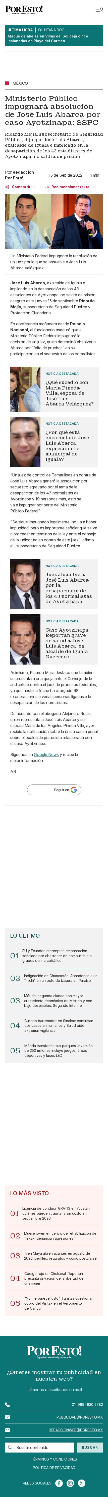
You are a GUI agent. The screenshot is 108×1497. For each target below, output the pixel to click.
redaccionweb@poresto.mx (76, 1430)
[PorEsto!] (24, 9)
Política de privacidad (54, 1468)
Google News (46, 754)
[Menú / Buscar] (99, 9)
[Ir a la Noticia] (54, 389)
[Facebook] (59, 1483)
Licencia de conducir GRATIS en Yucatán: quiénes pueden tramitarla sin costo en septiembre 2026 (56, 1213)
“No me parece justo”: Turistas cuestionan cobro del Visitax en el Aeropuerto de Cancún (58, 1303)
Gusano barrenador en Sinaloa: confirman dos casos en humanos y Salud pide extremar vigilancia (58, 1026)
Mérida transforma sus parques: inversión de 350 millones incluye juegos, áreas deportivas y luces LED (58, 1051)
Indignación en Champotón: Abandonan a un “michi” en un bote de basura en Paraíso (60, 978)
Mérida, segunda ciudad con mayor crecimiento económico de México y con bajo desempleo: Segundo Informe (58, 1001)
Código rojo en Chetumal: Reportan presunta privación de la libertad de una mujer (54, 1278)
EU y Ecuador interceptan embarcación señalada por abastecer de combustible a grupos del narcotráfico (57, 956)
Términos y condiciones (54, 1459)
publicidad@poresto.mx (80, 1417)
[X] (81, 1483)
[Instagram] (70, 1483)
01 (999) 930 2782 (87, 1404)
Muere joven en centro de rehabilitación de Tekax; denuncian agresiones (60, 1235)
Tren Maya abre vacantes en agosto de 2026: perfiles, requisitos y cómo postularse (60, 1255)
